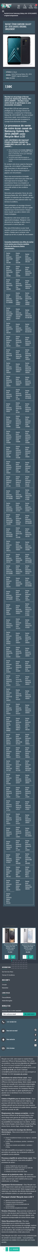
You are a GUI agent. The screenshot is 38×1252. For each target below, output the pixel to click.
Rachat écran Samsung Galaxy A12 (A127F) (9, 623)
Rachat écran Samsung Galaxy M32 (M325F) (18, 871)
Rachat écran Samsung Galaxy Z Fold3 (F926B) (18, 436)
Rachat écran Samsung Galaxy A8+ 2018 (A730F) (9, 651)
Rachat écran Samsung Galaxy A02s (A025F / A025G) (8, 637)
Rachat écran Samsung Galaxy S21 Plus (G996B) (19, 284)
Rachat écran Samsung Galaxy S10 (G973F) (19, 327)
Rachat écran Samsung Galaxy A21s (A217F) (18, 595)
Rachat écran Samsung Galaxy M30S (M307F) (18, 884)
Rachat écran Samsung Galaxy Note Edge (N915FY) (28, 765)
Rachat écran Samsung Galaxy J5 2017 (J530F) (9, 818)
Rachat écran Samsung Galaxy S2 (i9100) (28, 407)
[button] (11, 960)
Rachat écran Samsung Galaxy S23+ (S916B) (18, 257)
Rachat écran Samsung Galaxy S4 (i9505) (9, 394)
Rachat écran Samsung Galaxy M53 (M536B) (18, 858)
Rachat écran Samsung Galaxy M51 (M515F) (8, 871)
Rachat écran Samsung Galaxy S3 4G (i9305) (28, 394)
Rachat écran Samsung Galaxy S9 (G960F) (28, 341)
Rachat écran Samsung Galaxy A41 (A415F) (9, 558)
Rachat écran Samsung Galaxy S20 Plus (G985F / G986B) (28, 298)
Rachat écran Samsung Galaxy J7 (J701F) (18, 805)
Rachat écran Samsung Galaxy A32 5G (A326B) (9, 569)
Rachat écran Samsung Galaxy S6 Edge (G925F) (9, 380)
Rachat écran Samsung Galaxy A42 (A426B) (28, 545)
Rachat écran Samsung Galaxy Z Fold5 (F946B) (8, 421)
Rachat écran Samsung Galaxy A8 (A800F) (28, 651)
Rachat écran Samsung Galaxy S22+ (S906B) (18, 270)
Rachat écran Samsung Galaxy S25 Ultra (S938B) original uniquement (10, 947)
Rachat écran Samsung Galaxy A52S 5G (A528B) (18, 519)
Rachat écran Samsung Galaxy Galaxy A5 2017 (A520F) (9, 694)
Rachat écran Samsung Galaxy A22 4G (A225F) (9, 595)
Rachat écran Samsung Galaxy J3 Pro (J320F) (18, 831)
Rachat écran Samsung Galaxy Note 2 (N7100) (18, 765)
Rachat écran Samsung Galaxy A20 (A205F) (19, 609)
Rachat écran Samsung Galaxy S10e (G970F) (8, 341)
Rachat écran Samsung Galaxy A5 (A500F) (28, 694)
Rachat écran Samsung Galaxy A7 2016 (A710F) (28, 666)
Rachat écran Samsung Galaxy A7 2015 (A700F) (9, 680)
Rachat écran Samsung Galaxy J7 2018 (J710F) (9, 805)
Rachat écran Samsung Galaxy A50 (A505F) (19, 545)
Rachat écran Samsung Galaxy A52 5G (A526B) (28, 519)
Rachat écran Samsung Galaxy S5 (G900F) (28, 380)
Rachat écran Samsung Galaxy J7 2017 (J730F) (18, 792)
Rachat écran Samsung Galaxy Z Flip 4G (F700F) (28, 481)
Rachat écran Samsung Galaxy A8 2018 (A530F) (18, 651)
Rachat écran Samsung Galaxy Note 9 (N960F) (28, 738)
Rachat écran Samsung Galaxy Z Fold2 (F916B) (8, 451)
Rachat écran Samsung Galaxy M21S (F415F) (8, 898)
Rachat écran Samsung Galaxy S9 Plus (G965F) (18, 341)
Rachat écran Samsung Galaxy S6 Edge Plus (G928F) (28, 367)
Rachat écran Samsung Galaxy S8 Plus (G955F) (9, 354)
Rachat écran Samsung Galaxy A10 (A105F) (28, 623)
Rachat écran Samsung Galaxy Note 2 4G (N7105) (9, 765)
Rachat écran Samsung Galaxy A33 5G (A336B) (28, 558)
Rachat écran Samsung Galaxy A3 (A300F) (28, 708)
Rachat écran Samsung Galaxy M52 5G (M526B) (28, 858)
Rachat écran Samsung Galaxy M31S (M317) (28, 871)
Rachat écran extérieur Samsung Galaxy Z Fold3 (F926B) (28, 436)
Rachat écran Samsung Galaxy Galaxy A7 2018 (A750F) (9, 666)
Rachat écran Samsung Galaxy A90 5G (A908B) (9, 494)
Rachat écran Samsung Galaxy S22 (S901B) (28, 271)
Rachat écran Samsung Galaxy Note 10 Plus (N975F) (28, 723)
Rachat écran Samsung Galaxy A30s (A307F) (8, 581)
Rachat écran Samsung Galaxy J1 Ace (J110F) (18, 845)
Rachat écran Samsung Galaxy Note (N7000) (8, 778)
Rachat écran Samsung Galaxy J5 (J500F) (28, 818)
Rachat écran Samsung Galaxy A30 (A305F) (19, 581)
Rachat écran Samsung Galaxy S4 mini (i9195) (18, 394)
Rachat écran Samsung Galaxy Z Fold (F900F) (28, 451)
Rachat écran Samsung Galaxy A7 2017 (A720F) (18, 666)
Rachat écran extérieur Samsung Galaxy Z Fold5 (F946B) (18, 421)
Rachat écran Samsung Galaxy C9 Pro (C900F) (28, 845)
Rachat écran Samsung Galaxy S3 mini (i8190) (18, 407)
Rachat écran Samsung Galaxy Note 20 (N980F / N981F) (18, 723)
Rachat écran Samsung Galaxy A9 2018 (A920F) (18, 637)
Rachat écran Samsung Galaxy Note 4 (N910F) (18, 752)
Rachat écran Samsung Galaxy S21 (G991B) (28, 284)
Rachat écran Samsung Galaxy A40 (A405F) (19, 558)
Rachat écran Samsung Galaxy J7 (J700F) (28, 805)
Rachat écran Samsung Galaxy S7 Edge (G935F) (9, 367)
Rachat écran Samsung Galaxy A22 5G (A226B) (28, 581)
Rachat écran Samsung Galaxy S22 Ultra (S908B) (9, 270)
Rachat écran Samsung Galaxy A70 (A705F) (28, 506)
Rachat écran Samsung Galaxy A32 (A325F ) (19, 569)
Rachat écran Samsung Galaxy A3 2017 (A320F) (9, 708)
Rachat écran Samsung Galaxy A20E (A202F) (8, 609)
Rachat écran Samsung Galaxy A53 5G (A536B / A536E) (9, 519)
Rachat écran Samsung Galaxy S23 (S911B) (28, 257)
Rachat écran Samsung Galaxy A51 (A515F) (28, 532)
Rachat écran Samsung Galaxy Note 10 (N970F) (8, 738)
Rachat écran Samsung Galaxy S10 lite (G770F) (28, 327)
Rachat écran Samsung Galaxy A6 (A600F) (28, 680)
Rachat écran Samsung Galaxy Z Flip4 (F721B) (28, 466)
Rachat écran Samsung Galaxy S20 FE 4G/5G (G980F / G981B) (9, 313)
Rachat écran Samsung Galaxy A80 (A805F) (19, 494)
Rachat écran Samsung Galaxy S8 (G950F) (18, 354)
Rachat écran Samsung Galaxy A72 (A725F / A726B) (28, 494)
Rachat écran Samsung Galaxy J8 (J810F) (18, 778)
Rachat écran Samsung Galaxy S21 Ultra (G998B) (9, 284)
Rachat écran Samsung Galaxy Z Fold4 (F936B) (28, 421)
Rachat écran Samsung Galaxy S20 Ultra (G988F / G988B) (19, 298)
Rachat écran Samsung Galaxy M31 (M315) (8, 884)
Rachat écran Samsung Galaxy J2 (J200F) (9, 845)
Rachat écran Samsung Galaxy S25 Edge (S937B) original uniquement (28, 947)
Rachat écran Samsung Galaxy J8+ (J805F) (28, 778)
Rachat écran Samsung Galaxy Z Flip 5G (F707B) (18, 481)
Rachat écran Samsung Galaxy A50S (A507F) (8, 545)
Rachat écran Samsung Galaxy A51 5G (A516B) (19, 532)
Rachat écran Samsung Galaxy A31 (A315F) (28, 569)
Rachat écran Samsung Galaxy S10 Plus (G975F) (9, 327)
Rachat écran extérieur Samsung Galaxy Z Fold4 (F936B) (8, 436)
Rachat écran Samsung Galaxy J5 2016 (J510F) (18, 818)
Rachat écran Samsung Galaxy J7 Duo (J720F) (28, 792)
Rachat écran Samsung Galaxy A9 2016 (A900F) (28, 637)
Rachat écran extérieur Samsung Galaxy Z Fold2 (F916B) (18, 451)
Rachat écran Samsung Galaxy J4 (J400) (9, 831)
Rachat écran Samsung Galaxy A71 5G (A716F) (9, 506)
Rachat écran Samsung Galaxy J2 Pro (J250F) (28, 831)
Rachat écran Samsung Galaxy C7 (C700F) (9, 858)
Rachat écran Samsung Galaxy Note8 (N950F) (8, 752)
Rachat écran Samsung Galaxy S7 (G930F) (18, 367)
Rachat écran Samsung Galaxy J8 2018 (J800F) (9, 792)
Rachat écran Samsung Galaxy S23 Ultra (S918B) (9, 257)
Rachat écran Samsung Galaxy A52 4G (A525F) (9, 532)
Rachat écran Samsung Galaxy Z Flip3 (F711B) (8, 481)
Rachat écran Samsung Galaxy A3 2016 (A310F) (18, 708)
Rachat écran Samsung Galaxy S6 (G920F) (18, 380)
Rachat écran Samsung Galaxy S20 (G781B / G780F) (19, 313)
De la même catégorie (10, 926)
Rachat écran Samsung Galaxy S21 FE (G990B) (9, 298)
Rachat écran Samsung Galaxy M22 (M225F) (28, 885)
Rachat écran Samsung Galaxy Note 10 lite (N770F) (19, 738)
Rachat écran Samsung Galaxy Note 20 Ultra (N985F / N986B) (8, 723)
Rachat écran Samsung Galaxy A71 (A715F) (19, 506)
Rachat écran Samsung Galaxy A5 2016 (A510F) (18, 694)
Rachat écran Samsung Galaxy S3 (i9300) (9, 407)
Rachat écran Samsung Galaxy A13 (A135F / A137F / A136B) (28, 609)
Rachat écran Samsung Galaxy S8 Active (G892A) (28, 354)
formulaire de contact (20, 1074)
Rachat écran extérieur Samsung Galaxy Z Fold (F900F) (8, 467)
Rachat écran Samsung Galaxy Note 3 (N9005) (28, 752)
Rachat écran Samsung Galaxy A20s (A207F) (28, 595)
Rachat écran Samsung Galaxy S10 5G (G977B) (28, 313)
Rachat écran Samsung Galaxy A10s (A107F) (18, 623)
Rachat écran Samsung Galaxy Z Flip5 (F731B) (18, 466)
